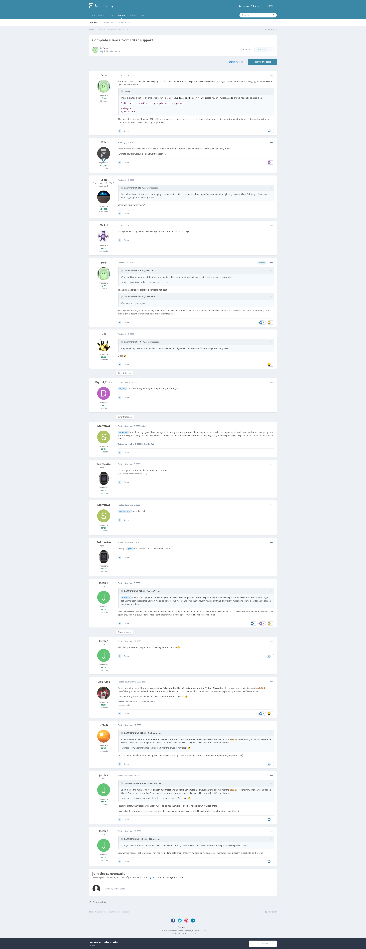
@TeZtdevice (125, 511)
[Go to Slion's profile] (103, 197)
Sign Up (270, 5)
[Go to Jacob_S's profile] (103, 597)
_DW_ (104, 334)
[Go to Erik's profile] (103, 153)
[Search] (273, 15)
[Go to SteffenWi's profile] (103, 437)
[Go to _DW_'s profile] (103, 345)
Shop (144, 15)
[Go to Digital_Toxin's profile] (103, 393)
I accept (263, 943)
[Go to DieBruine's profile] (103, 692)
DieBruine (103, 681)
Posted (126, 75)
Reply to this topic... (117, 888)
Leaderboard (124, 22)
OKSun (104, 725)
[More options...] (271, 75)
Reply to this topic (262, 61)
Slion (104, 179)
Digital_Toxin (103, 382)
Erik (103, 142)
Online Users (107, 22)
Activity (133, 15)
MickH (104, 225)
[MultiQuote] (119, 131)
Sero (105, 48)
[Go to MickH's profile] (103, 236)
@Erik (130, 549)
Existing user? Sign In (249, 6)
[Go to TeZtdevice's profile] (103, 478)
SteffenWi (103, 426)
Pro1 (111, 15)
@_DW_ (122, 388)
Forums (93, 22)
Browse (121, 15)
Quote (126, 131)
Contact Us (183, 927)
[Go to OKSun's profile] (103, 736)
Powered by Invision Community (183, 933)
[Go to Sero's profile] (95, 50)
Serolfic (149, 188)
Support (117, 51)
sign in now (154, 877)
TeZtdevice (104, 464)
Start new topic (236, 61)
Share (247, 49)
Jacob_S (103, 583)
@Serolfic (123, 432)
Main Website (98, 15)
